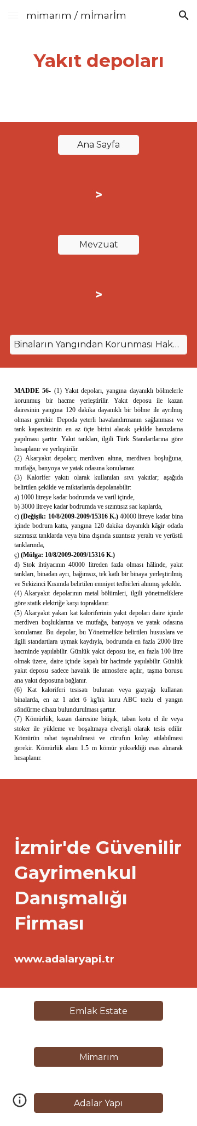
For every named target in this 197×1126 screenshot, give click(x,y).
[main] (98, 61)
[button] (13, 15)
